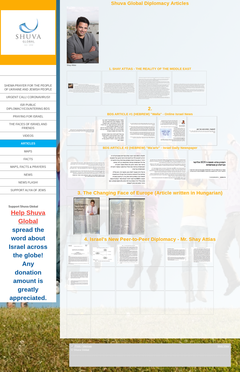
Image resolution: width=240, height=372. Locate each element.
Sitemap (87, 346)
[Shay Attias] (83, 35)
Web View (223, 346)
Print (77, 346)
